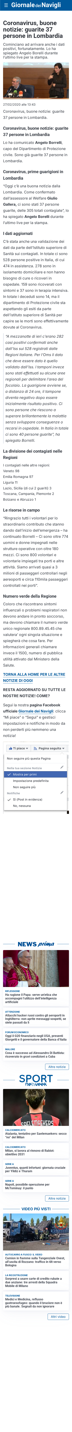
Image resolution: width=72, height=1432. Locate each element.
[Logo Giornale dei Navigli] (36, 5)
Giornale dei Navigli (35, 711)
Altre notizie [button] (57, 1067)
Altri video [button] (58, 1317)
